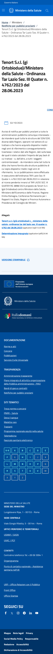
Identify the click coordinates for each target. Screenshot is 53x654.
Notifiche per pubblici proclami (18, 26)
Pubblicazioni (10, 355)
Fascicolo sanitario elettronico (18, 440)
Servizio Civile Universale (16, 360)
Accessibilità (22, 644)
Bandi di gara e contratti (15, 388)
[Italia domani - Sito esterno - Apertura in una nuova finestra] (25, 316)
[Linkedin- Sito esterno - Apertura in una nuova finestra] (30, 612)
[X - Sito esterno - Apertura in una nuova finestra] (12, 613)
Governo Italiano (11, 2)
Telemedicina (10, 435)
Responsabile (31, 638)
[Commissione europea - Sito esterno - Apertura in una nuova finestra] (18, 284)
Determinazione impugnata (15, 233)
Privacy (29, 633)
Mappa (7, 633)
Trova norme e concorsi (15, 408)
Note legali (18, 633)
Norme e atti (10, 346)
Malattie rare (10, 422)
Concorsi (8, 351)
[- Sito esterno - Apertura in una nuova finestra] (36, 612)
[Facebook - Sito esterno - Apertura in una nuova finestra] (5, 612)
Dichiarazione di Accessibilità (18, 650)
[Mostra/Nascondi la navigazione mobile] (3, 10)
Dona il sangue (11, 417)
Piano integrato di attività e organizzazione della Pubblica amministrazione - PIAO (24, 382)
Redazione (9, 644)
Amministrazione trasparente (18, 376)
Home (5, 22)
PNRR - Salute (11, 413)
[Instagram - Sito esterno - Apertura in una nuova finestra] (18, 612)
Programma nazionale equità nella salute (23, 431)
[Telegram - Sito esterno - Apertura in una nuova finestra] (24, 612)
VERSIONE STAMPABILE (13, 259)
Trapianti (8, 426)
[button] (47, 10)
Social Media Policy (13, 638)
